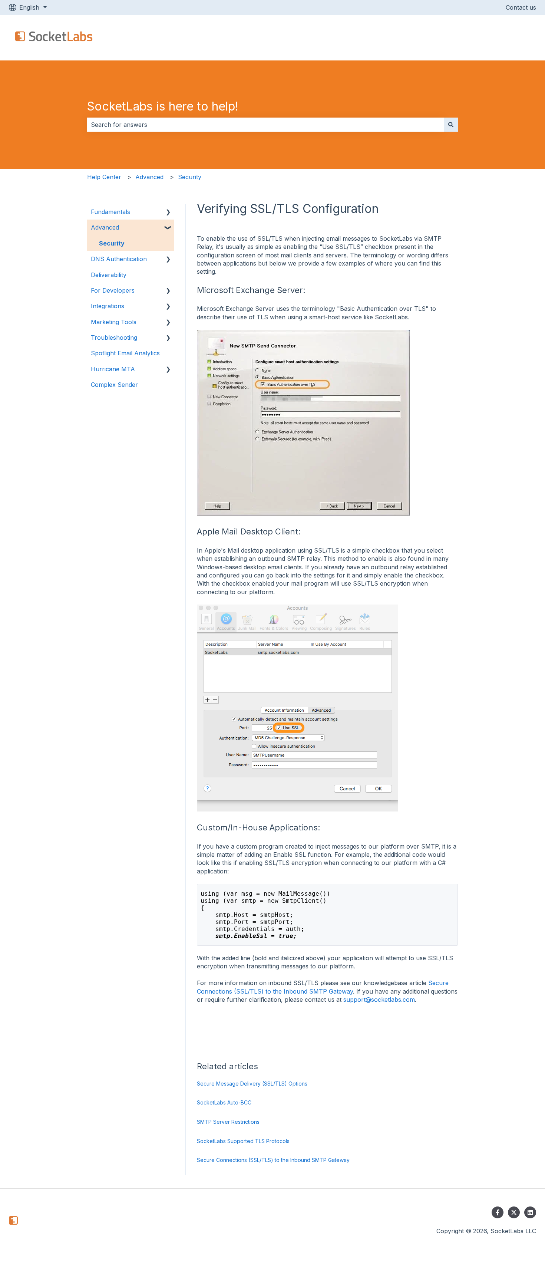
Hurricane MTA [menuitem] (113, 369)
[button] (168, 212)
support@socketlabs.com (379, 999)
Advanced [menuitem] (105, 227)
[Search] (451, 125)
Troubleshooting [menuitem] (114, 337)
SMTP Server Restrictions (228, 1122)
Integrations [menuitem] (107, 306)
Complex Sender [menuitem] (114, 384)
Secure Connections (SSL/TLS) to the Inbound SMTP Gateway (273, 1160)
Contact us (521, 7)
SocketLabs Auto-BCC (224, 1102)
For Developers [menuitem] (113, 290)
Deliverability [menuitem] (108, 275)
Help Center (104, 177)
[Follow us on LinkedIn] (530, 1212)
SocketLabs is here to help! (162, 106)
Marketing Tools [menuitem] (113, 322)
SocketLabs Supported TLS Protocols (243, 1141)
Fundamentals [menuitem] (110, 211)
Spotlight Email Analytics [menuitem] (125, 353)
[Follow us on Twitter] (514, 1212)
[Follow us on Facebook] (497, 1212)
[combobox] (265, 125)
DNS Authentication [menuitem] (119, 259)
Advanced (149, 177)
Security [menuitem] (112, 243)
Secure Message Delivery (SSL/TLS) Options (252, 1083)
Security (189, 177)
